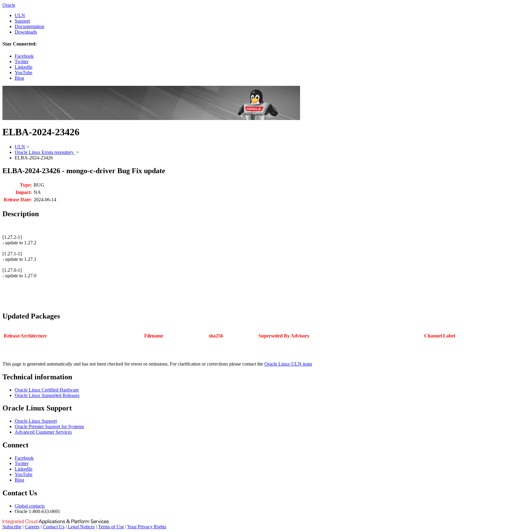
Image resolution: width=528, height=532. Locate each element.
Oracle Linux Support (36, 421)
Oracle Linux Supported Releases (47, 395)
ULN (20, 15)
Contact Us (53, 526)
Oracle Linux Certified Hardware (47, 389)
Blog (19, 78)
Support (22, 21)
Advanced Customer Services (43, 432)
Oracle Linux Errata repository (45, 152)
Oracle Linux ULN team (288, 363)
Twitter (21, 61)
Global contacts (30, 505)
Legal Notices (81, 526)
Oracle (8, 5)
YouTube (23, 72)
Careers (32, 526)
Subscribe (11, 526)
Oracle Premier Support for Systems (49, 426)
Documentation (29, 26)
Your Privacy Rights (146, 526)
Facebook (24, 56)
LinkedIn (23, 67)
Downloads (26, 32)
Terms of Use (111, 526)
